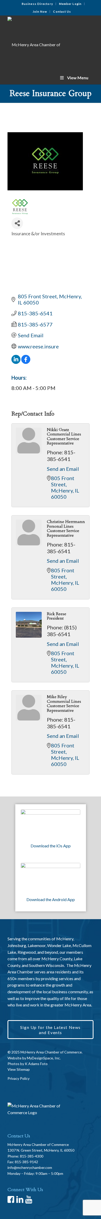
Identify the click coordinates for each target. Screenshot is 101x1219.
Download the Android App (50, 899)
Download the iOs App (51, 845)
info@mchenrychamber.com (30, 1167)
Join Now (40, 11)
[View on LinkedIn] (15, 362)
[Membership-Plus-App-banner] (50, 824)
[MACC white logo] (42, 43)
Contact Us (62, 11)
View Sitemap (19, 1069)
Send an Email (63, 469)
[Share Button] (17, 223)
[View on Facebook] (25, 362)
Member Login (70, 3)
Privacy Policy (19, 1078)
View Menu (77, 77)
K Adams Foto (36, 1063)
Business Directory (37, 3)
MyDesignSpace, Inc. (44, 1058)
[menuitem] (37, 4)
